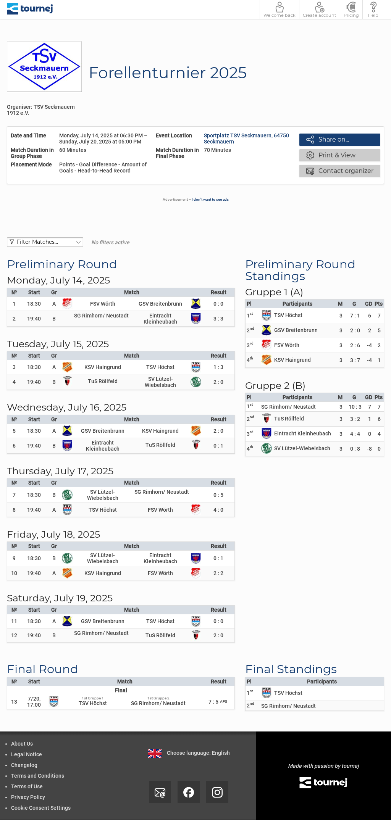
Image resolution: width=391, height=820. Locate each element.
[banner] (30, 9)
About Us (22, 744)
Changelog (24, 765)
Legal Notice (26, 754)
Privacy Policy (28, 797)
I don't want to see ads (210, 199)
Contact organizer (339, 170)
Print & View (330, 154)
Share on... (327, 139)
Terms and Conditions (37, 776)
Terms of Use (27, 786)
